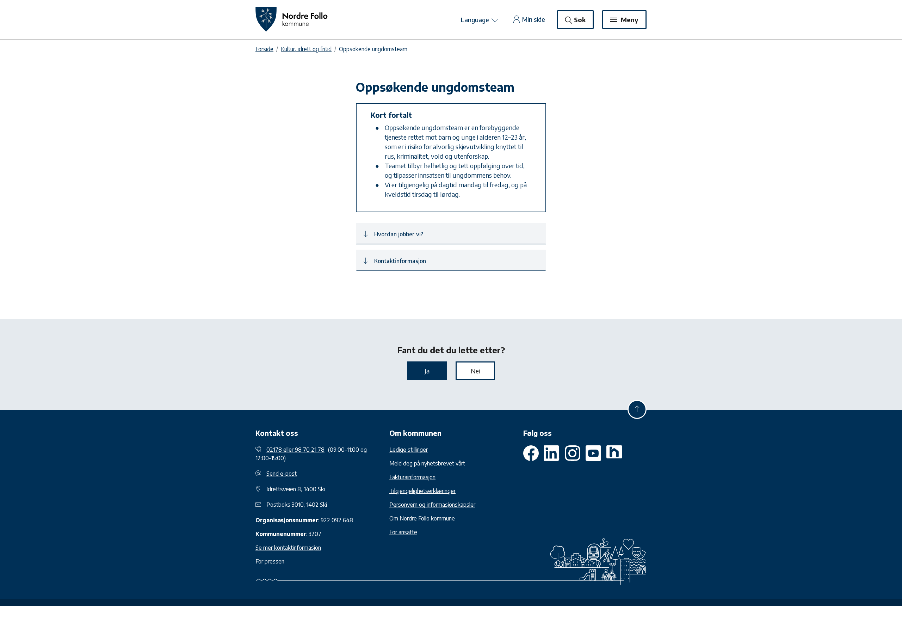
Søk (580, 20)
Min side (533, 19)
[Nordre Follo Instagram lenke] (593, 453)
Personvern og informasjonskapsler (432, 504)
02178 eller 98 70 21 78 (295, 449)
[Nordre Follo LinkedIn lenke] (614, 453)
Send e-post (281, 473)
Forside (264, 49)
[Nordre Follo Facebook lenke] (531, 453)
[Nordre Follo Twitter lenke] (552, 453)
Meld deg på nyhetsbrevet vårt (427, 463)
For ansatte (403, 532)
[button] (451, 233)
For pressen (269, 561)
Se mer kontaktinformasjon (288, 547)
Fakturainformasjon (412, 477)
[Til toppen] (637, 409)
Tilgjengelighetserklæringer (422, 490)
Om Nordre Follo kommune (422, 518)
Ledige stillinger (408, 449)
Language (475, 20)
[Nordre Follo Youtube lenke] (572, 453)
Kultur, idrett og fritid (306, 49)
